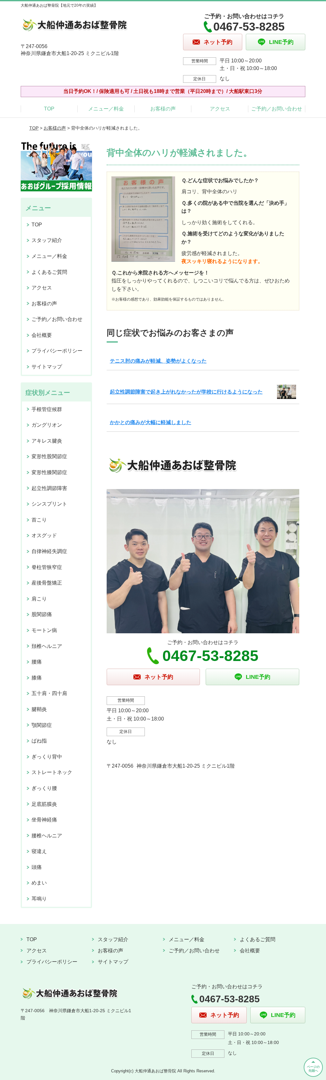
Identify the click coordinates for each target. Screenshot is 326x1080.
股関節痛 (42, 614)
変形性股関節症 (49, 456)
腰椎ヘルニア (47, 835)
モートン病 (44, 630)
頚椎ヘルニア (47, 646)
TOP (49, 108)
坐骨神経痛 (44, 819)
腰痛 (37, 661)
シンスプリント (49, 504)
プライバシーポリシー (57, 350)
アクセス (220, 108)
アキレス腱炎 (47, 441)
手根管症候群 (47, 409)
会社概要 (42, 335)
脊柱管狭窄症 (47, 567)
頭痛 (37, 867)
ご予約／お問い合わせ (276, 108)
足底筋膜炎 (44, 804)
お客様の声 (163, 108)
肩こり (39, 598)
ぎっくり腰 (44, 788)
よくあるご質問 (49, 272)
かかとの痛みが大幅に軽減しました (150, 422)
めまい (39, 882)
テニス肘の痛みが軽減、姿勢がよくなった (158, 361)
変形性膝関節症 (49, 472)
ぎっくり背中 (47, 756)
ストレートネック (52, 772)
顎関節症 (42, 725)
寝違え (39, 851)
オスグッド (44, 535)
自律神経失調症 (49, 551)
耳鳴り (39, 898)
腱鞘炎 (39, 709)
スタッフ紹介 (47, 240)
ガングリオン (47, 425)
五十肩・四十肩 (49, 693)
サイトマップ (47, 366)
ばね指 (39, 740)
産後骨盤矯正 (47, 583)
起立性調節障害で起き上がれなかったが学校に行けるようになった (186, 391)
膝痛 (37, 677)
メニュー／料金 (106, 108)
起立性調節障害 (49, 488)
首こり (39, 519)
